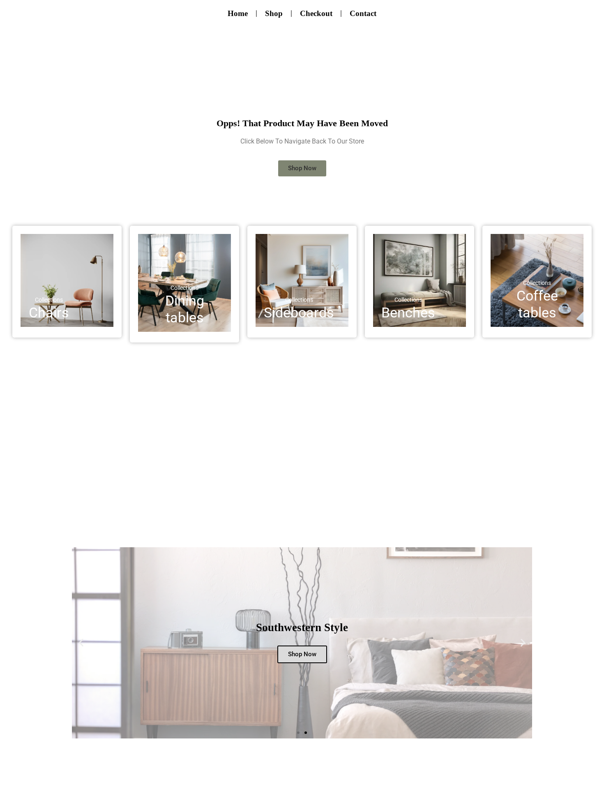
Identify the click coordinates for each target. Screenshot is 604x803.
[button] (81, 643)
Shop (274, 13)
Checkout (316, 13)
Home (238, 13)
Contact (363, 13)
